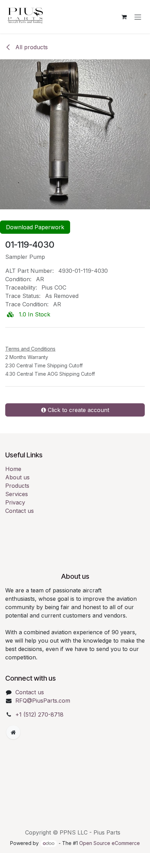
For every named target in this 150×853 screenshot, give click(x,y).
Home (13, 484)
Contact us (19, 526)
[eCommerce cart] (124, 17)
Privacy (15, 518)
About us (17, 493)
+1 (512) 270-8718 (39, 730)
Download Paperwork (35, 227)
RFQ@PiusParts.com (42, 716)
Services (16, 510)
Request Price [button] (36, 350)
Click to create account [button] (77, 425)
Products (17, 501)
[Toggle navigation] (138, 16)
